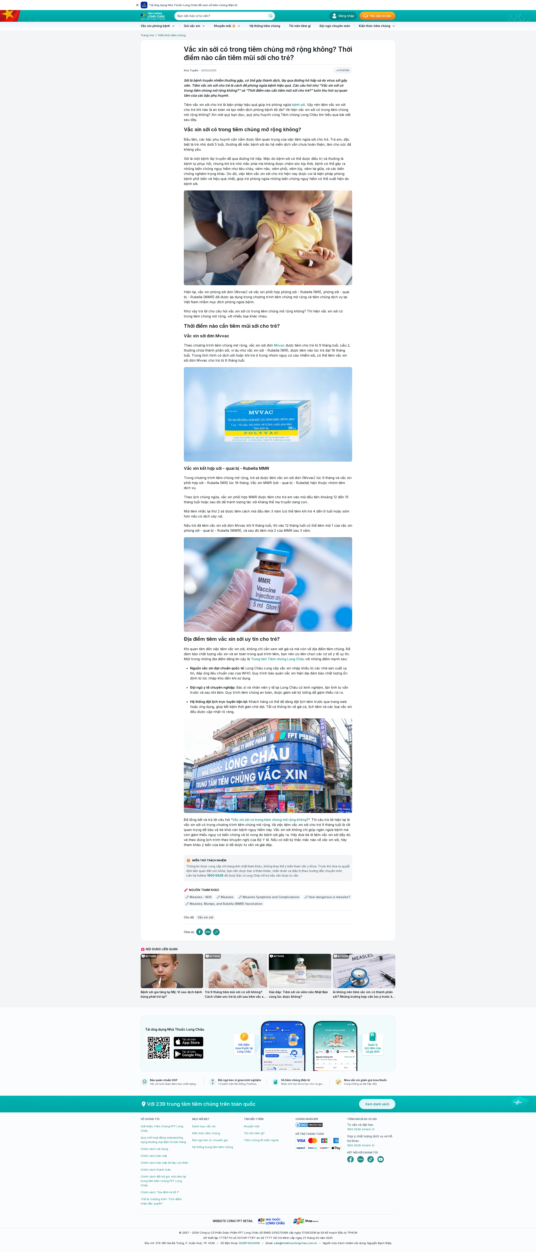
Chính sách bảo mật (154, 1155)
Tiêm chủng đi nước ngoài (261, 1140)
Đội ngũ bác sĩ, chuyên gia (210, 1140)
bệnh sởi (298, 105)
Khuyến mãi (251, 1126)
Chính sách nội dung (154, 1149)
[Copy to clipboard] (216, 932)
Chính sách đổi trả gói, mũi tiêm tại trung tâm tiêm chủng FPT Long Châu (163, 1181)
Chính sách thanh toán (156, 1169)
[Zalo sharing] (208, 931)
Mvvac (279, 345)
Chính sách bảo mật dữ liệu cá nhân (164, 1162)
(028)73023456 (249, 1243)
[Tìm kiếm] (270, 16)
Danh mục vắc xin (204, 1126)
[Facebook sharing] (199, 931)
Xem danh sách (377, 1104)
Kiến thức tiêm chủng (172, 35)
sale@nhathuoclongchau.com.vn (295, 1243)
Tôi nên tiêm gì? (254, 1133)
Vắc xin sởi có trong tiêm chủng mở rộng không (269, 820)
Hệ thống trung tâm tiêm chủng (212, 1147)
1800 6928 (215, 875)
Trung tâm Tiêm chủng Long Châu (277, 659)
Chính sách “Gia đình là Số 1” (160, 1192)
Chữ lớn (344, 70)
